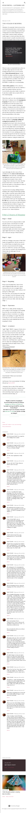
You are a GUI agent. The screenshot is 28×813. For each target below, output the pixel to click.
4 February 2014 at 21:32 (19, 541)
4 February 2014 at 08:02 (19, 434)
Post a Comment (9, 796)
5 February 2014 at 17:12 (19, 618)
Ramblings (18, 424)
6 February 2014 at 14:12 (19, 652)
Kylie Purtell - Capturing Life (13, 5)
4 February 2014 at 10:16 (19, 443)
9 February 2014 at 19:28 (19, 700)
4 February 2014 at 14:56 (19, 469)
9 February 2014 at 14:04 (19, 690)
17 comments (11, 767)
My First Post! (10, 765)
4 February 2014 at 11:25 (19, 453)
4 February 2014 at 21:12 (19, 532)
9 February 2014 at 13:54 (19, 677)
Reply (8, 439)
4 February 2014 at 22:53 (19, 564)
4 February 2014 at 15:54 (19, 489)
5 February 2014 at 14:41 (19, 592)
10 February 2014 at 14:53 (19, 713)
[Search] (25, 2)
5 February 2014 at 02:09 (19, 583)
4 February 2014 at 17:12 (19, 517)
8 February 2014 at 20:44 (19, 667)
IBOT (7, 424)
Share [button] (3, 422)
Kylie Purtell (10, 434)
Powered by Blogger (15, 805)
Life (15, 424)
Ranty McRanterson (6, 426)
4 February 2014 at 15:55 (19, 505)
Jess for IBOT (11, 383)
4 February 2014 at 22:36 (19, 553)
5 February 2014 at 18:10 (19, 635)
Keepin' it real (11, 424)
